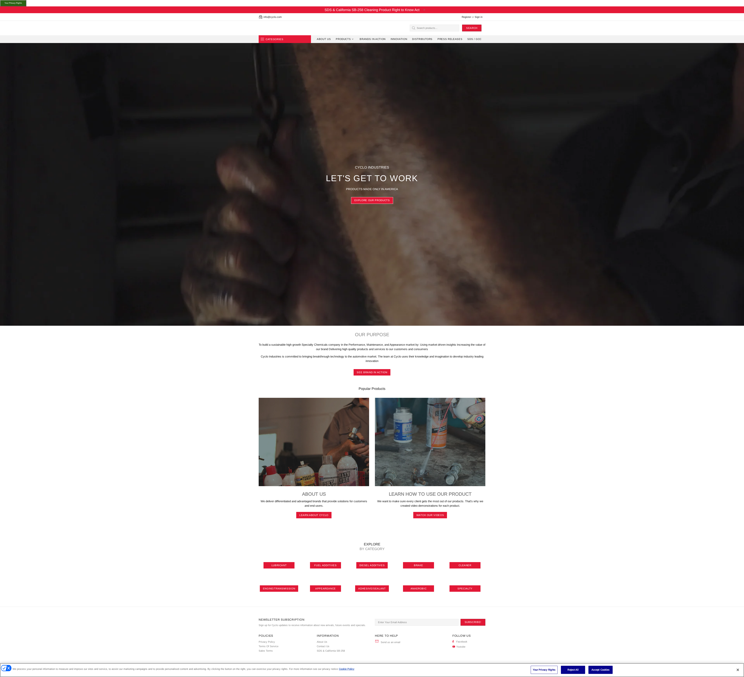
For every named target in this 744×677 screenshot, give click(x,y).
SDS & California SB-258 (331, 650)
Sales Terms (266, 650)
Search (471, 28)
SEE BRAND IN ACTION (372, 372)
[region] (372, 670)
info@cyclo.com (273, 17)
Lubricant (279, 565)
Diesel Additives (372, 565)
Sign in (478, 17)
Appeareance (325, 588)
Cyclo (266, 28)
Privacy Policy (267, 641)
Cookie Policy (346, 669)
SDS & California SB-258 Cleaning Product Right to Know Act (372, 10)
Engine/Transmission (279, 588)
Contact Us (323, 646)
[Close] (738, 670)
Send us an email (390, 642)
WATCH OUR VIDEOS (430, 515)
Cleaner (465, 565)
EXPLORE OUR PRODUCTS (372, 200)
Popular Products (372, 389)
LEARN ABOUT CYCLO (313, 515)
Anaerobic (419, 588)
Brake (418, 565)
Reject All (572, 669)
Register (466, 17)
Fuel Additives (325, 565)
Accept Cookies (601, 669)
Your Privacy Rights (13, 3)
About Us (322, 641)
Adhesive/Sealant (372, 588)
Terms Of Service (268, 646)
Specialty (465, 588)
